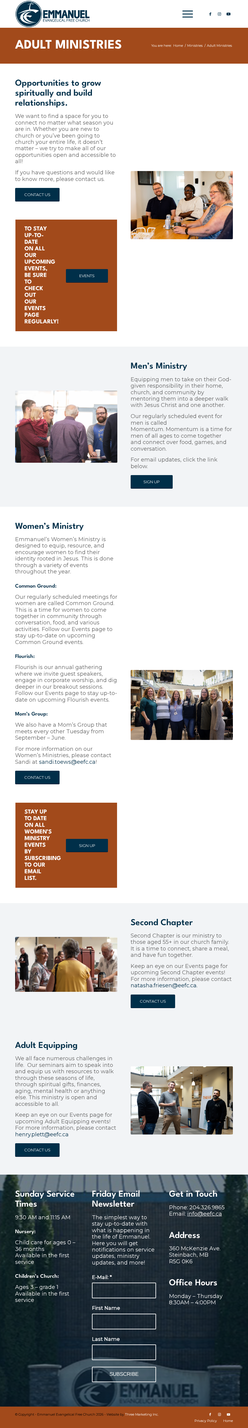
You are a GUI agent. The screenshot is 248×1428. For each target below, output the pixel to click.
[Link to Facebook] (210, 13)
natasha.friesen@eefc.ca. (164, 985)
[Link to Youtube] (228, 13)
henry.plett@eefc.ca (42, 1134)
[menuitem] (184, 13)
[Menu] (184, 13)
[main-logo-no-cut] (52, 13)
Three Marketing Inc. (141, 1414)
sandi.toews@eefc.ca (67, 762)
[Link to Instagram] (219, 13)
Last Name (106, 1339)
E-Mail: (102, 1277)
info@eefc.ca (204, 1214)
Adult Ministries (68, 45)
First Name (106, 1308)
